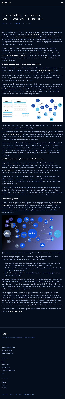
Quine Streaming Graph (8, 347)
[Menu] (62, 3)
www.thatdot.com (16, 311)
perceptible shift (33, 34)
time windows (9, 170)
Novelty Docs (6, 367)
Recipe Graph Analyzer (8, 370)
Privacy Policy (29, 394)
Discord (4, 385)
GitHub (4, 382)
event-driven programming (25, 37)
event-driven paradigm (45, 70)
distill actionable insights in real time (14, 55)
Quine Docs (5, 364)
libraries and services (14, 134)
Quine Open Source (7, 353)
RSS (3, 373)
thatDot (18, 23)
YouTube (4, 388)
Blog (3, 362)
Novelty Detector (7, 350)
